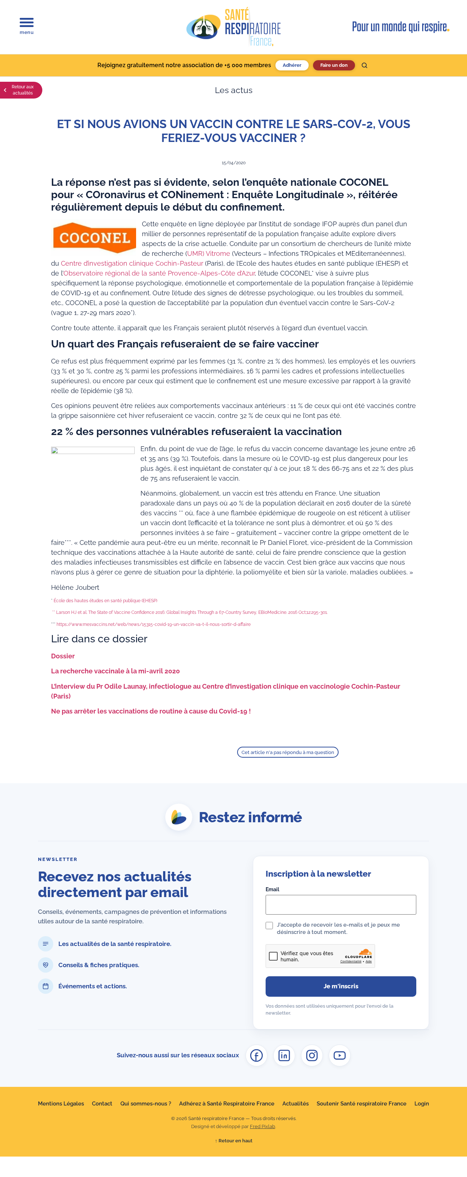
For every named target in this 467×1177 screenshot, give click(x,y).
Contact (102, 1103)
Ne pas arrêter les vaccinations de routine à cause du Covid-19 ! (151, 711)
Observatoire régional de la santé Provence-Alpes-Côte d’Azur (159, 273)
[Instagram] (312, 1055)
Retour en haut (233, 1140)
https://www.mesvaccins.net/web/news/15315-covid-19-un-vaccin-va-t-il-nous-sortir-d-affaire (154, 624)
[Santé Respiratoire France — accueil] (233, 27)
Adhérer (292, 65)
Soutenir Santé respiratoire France (361, 1103)
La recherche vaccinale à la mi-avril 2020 (115, 671)
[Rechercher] (364, 65)
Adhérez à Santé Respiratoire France (226, 1103)
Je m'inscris (341, 986)
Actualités (295, 1103)
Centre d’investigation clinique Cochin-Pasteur (132, 263)
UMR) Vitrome (208, 253)
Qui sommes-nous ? (145, 1103)
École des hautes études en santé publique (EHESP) (105, 600)
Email (272, 889)
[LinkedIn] (284, 1055)
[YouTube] (340, 1055)
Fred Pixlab (262, 1126)
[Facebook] (256, 1055)
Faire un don (334, 65)
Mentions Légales (61, 1103)
